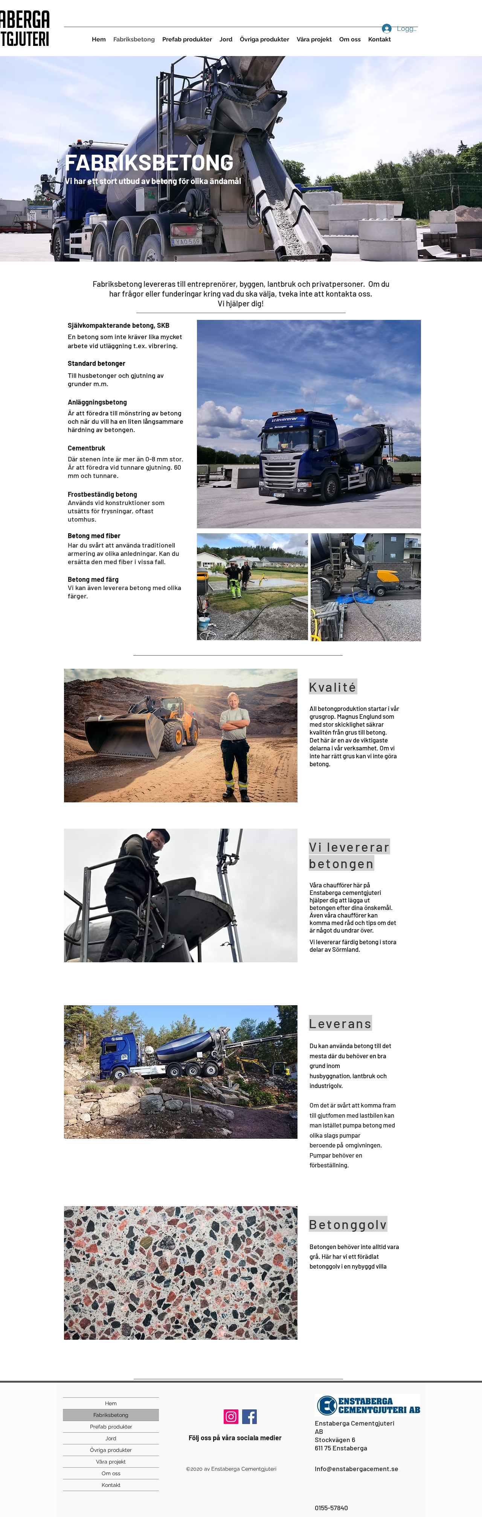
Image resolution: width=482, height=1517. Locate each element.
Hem (111, 1403)
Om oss (111, 1473)
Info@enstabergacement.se (356, 1468)
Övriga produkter (111, 1450)
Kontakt (111, 1485)
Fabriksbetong (110, 1415)
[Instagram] (231, 1416)
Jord (110, 1438)
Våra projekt (111, 1462)
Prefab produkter (111, 1427)
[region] (309, 424)
